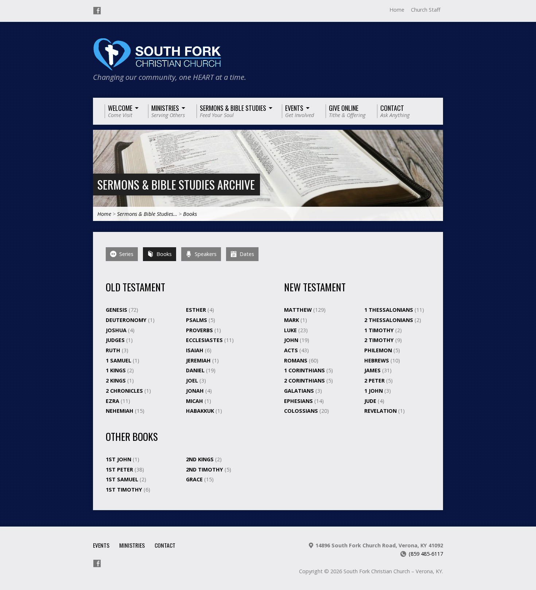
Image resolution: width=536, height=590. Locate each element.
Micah (195, 400)
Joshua (117, 330)
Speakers (205, 254)
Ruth (114, 350)
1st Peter (120, 469)
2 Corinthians (305, 380)
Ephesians (299, 400)
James (373, 370)
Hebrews (377, 360)
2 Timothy (379, 340)
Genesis (117, 309)
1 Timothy (379, 330)
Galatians (299, 390)
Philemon (378, 350)
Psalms (197, 320)
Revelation (381, 410)
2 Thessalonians (389, 320)
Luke (291, 330)
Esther (196, 309)
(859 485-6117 (426, 553)
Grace (195, 479)
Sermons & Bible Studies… (147, 213)
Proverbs (200, 330)
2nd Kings (200, 459)
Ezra (113, 400)
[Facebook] (97, 10)
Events (101, 545)
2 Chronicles (125, 390)
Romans (296, 360)
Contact (165, 545)
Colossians (301, 410)
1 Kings (116, 370)
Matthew (298, 309)
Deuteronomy (127, 320)
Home (396, 9)
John (292, 340)
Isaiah (195, 350)
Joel (192, 380)
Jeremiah (199, 360)
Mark (292, 320)
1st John (119, 459)
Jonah (195, 390)
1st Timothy (125, 489)
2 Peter (375, 380)
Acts (291, 350)
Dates (246, 254)
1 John (374, 390)
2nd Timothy (205, 469)
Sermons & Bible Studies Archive (176, 184)
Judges (116, 340)
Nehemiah (120, 410)
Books (190, 213)
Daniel (196, 370)
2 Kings (116, 380)
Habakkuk (200, 410)
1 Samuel (119, 360)
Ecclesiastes (205, 340)
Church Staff (425, 9)
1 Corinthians (305, 370)
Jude (371, 400)
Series (125, 254)
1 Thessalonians (389, 309)
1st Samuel (123, 479)
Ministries (132, 545)
